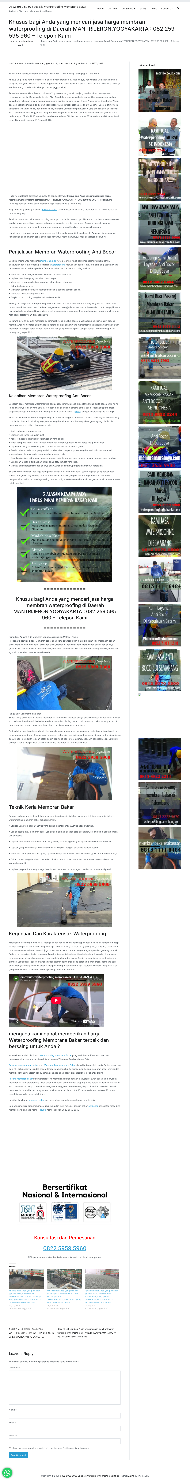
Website (13, 1435)
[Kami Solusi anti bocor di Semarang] (159, 670)
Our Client (112, 8)
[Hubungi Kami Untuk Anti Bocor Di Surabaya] (159, 268)
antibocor (93, 1106)
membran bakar (49, 209)
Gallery (143, 8)
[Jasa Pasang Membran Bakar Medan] (159, 224)
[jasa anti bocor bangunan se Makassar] (159, 848)
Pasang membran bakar (21, 1078)
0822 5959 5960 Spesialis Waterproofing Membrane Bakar (47, 6)
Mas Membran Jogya (69, 63)
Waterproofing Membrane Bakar (56, 1055)
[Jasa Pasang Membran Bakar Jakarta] (159, 313)
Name (12, 1409)
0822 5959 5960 (64, 1248)
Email (12, 1422)
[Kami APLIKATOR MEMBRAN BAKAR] (159, 402)
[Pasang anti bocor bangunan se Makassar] (159, 580)
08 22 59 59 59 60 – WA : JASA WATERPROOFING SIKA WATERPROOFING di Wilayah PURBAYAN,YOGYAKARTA (31, 1333)
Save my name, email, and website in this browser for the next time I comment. (51, 1448)
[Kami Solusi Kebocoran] (159, 358)
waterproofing (58, 264)
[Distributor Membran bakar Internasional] (159, 90)
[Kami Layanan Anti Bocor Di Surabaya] (159, 447)
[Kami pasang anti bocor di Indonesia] (159, 759)
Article (154, 8)
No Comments (16, 63)
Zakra (131, 1476)
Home (100, 8)
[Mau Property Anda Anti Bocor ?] (159, 714)
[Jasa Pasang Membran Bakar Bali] (159, 179)
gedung (77, 411)
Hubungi (42, 1109)
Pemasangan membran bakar (23, 1065)
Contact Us (167, 8)
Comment (14, 1367)
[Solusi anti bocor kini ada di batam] (159, 625)
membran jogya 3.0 (44, 63)
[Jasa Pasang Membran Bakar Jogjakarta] (159, 491)
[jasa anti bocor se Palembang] (159, 803)
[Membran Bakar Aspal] (159, 135)
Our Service (127, 8)
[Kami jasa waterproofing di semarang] (159, 536)
